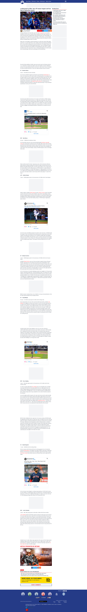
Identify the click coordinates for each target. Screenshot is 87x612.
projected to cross (43, 32)
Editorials (33, 1)
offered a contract (42, 192)
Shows (38, 1)
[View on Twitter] (47, 111)
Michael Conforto (27, 261)
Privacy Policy (54, 602)
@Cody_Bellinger (28, 344)
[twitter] (45, 31)
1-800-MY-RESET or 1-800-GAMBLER (40, 604)
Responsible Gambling (65, 602)
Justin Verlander (23, 514)
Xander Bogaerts (26, 450)
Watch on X (45, 346)
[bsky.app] (47, 31)
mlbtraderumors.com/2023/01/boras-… (32, 463)
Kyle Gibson (43, 142)
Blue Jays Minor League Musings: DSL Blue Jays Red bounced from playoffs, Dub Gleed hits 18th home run (59, 16)
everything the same (41, 400)
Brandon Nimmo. (46, 74)
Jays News (28, 1)
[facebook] (43, 31)
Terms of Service (59, 602)
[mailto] (49, 31)
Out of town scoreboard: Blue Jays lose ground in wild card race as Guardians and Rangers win (60, 23)
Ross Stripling (34, 386)
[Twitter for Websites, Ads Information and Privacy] (47, 130)
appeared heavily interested (37, 81)
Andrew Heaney (32, 192)
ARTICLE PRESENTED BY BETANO (30, 546)
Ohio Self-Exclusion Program (30, 605)
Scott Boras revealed (23, 453)
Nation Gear (48, 1)
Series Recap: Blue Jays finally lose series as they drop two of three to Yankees (59, 19)
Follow (31, 111)
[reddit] (51, 31)
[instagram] (64, 590)
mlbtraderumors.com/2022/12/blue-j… (32, 207)
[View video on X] (36, 122)
